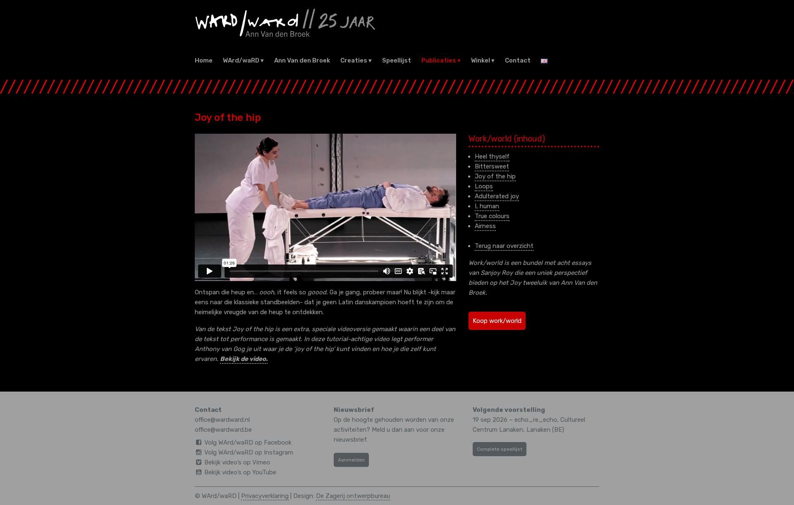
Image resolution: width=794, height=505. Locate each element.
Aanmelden (351, 460)
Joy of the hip (495, 176)
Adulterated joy (497, 196)
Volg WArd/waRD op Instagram (248, 452)
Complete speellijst (499, 449)
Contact (518, 60)
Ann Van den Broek (302, 60)
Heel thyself (492, 156)
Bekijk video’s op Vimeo (237, 462)
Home (204, 60)
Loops (484, 186)
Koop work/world (497, 321)
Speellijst (396, 60)
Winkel (480, 60)
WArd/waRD (241, 60)
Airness (485, 226)
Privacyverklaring (265, 496)
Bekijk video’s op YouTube (240, 472)
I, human (487, 206)
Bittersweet (492, 166)
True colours (492, 216)
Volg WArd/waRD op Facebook (248, 442)
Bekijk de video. (244, 359)
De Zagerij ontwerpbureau (353, 496)
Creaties (353, 60)
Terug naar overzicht (504, 246)
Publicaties (438, 60)
